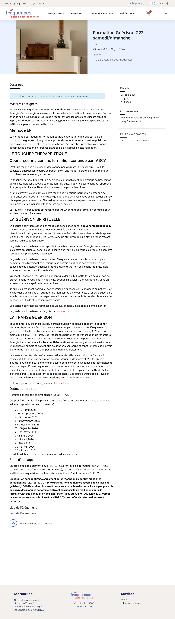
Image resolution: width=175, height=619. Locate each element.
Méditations (127, 13)
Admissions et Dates (101, 13)
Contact (124, 600)
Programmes (56, 13)
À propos (76, 13)
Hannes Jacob (64, 311)
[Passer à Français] (166, 13)
